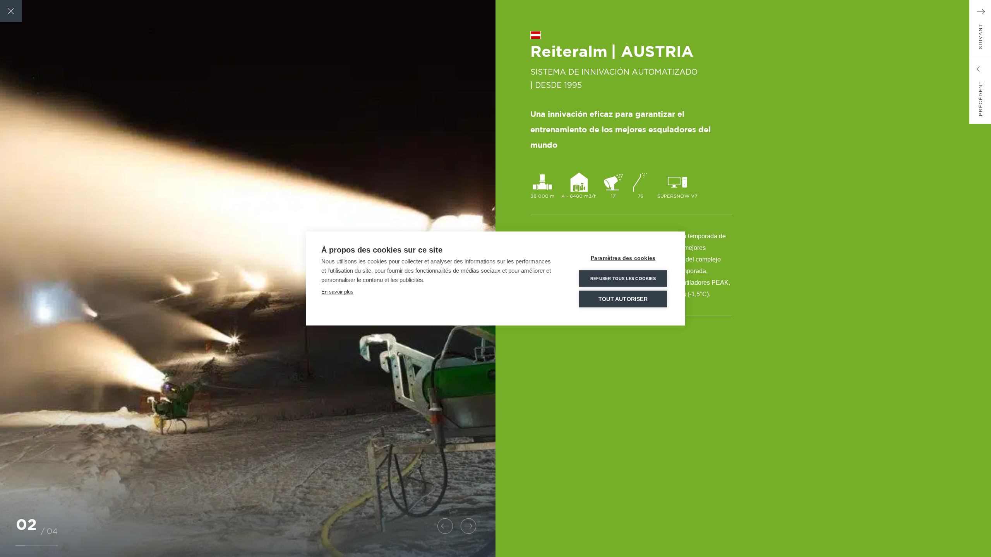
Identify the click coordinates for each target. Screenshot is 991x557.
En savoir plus (337, 292)
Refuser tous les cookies (623, 278)
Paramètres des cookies (623, 258)
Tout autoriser (623, 299)
